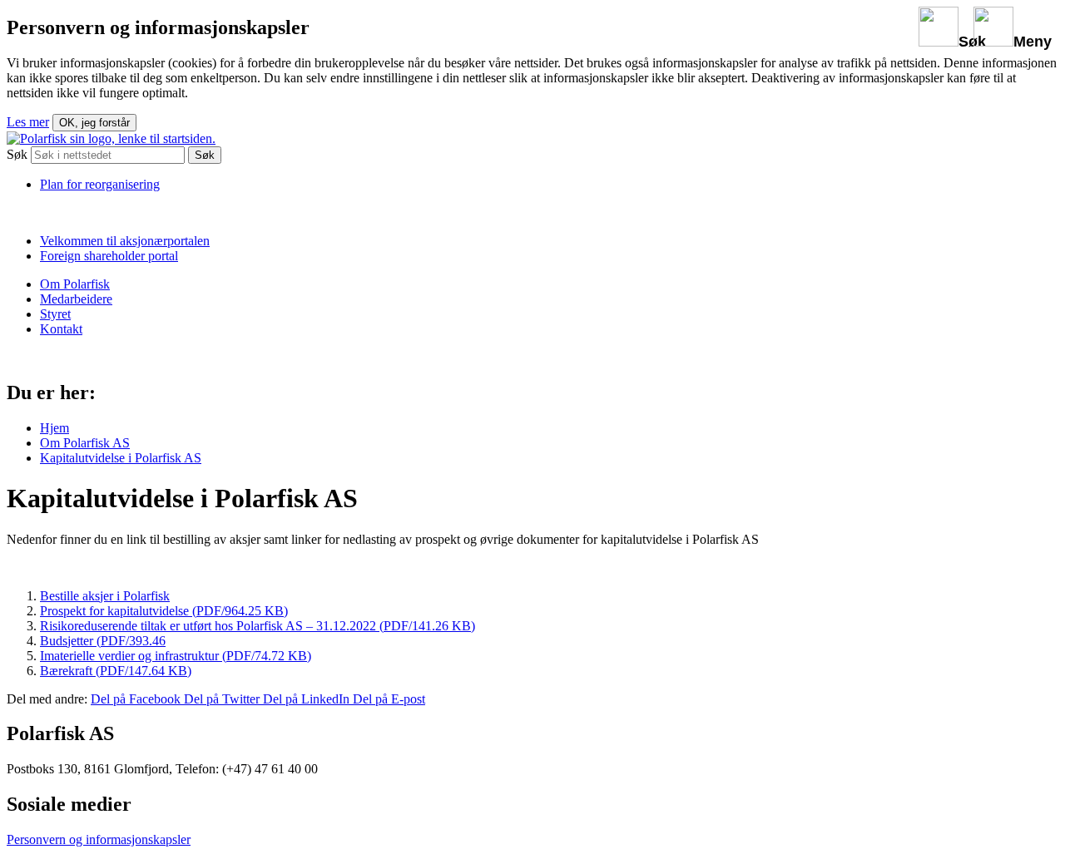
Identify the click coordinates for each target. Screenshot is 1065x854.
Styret (55, 314)
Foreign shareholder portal (109, 256)
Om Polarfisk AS (85, 443)
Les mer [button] (28, 122)
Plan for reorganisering (100, 184)
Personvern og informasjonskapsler (99, 839)
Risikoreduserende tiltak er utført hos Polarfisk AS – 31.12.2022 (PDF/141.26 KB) (257, 626)
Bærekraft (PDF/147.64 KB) (115, 671)
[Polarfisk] (111, 138)
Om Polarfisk (75, 284)
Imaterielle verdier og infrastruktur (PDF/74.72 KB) (175, 656)
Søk (972, 41)
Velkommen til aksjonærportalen (125, 241)
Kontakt (61, 329)
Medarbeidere (76, 299)
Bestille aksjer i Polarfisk (105, 596)
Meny (1032, 41)
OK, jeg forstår (94, 122)
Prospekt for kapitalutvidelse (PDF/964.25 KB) (164, 611)
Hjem (54, 428)
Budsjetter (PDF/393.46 (103, 641)
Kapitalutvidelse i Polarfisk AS (120, 458)
